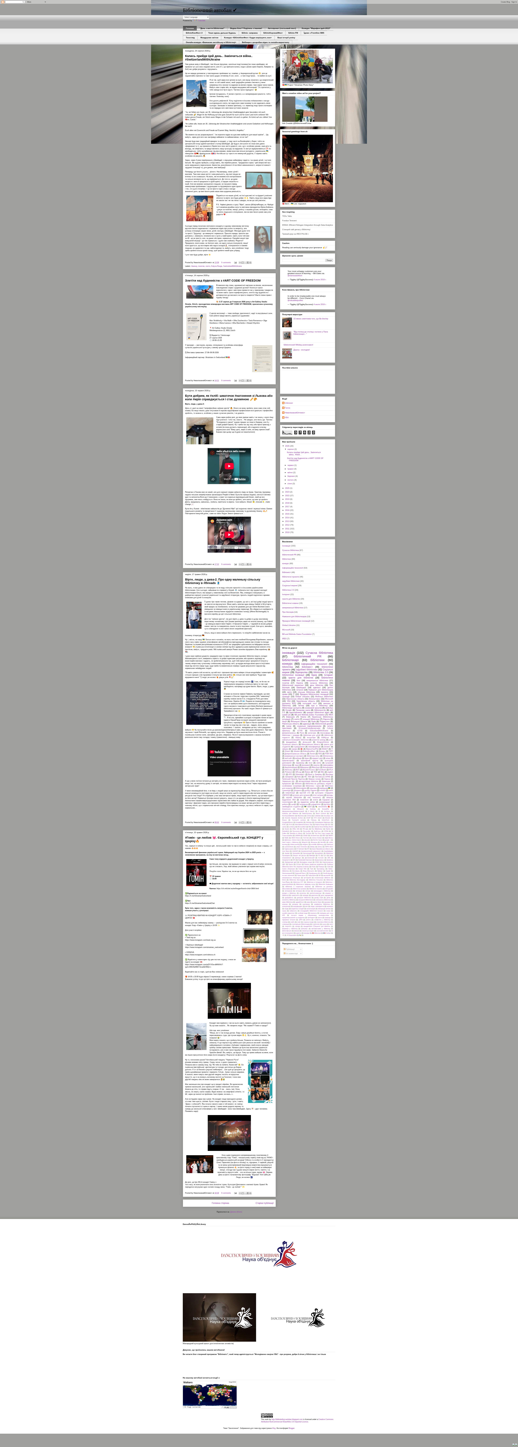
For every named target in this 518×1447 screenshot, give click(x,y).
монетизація (311, 908)
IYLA (290, 824)
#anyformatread (291, 767)
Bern (297, 770)
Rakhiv (328, 829)
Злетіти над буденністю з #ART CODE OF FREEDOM (223, 280)
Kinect (287, 751)
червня (290, 465)
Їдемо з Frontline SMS (314, 33)
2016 (287, 510)
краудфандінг (297, 906)
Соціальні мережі (289, 585)
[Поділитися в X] (245, 262)
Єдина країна (289, 849)
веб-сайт (288, 758)
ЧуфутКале (312, 875)
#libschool (316, 767)
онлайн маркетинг (288, 913)
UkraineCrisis (315, 835)
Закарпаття (286, 860)
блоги (284, 880)
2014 (287, 518)
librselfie (323, 842)
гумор (288, 726)
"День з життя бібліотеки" (212, 28)
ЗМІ (328, 858)
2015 (287, 514)
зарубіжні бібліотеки (291, 581)
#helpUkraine (286, 809)
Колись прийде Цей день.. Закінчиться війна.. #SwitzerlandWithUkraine (219, 57)
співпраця (285, 924)
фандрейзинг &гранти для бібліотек (317, 926)
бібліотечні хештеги (315, 889)
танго (331, 924)
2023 (287, 492)
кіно (306, 906)
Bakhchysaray (307, 813)
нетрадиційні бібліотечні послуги (311, 911)
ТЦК (311, 869)
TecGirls (308, 833)
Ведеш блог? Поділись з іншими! (246, 28)
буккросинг (286, 784)
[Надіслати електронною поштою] (240, 262)
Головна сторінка (220, 1203)
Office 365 (295, 829)
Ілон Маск (285, 851)
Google (288, 710)
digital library (329, 838)
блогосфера (325, 733)
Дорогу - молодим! (301, 350)
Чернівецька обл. (314, 873)
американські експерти (294, 756)
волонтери (311, 738)
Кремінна (330, 860)
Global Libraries (289, 625)
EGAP (308, 818)
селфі (293, 804)
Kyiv (329, 824)
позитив (201, 266)
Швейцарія (301, 687)
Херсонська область (295, 699)
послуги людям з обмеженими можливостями (310, 915)
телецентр (303, 804)
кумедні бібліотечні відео (318, 712)
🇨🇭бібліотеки (316, 933)
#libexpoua (304, 767)
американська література (291, 877)
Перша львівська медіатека (314, 864)
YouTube (306, 838)
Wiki (322, 772)
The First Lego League (322, 833)
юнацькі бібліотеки (311, 719)
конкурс (285, 563)
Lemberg (292, 827)
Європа (326, 719)
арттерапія (307, 877)
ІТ (294, 694)
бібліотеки (286, 559)
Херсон (327, 779)
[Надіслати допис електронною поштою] (235, 262)
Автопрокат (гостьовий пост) (282, 28)
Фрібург (320, 871)
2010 (287, 532)
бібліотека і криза (313, 786)
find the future (317, 840)
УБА (287, 417)
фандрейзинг (291, 742)
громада (305, 895)
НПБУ (317, 862)
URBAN (297, 835)
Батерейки (296, 853)
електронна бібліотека (323, 900)
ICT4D (299, 731)
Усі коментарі (291, 953)
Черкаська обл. (288, 781)
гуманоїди (286, 790)
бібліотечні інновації (293, 675)
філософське (286, 931)
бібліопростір (320, 710)
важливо (313, 788)
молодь (330, 795)
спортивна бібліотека (323, 922)
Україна (299, 683)
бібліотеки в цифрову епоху (305, 884)
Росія (302, 733)
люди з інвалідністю (317, 906)
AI (319, 811)
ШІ (320, 875)
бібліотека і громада (290, 735)
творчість (288, 926)
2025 (287, 488)
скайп (292, 922)
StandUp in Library (296, 833)
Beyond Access (309, 770)
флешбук (304, 928)
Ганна (287, 408)
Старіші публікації (265, 1203)
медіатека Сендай (297, 908)
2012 (287, 525)
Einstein (327, 818)
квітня (290, 472)
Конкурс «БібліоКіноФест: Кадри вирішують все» (248, 38)
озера (328, 911)
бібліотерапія (301, 788)
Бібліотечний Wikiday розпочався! (298, 345)
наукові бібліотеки (294, 797)
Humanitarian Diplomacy (323, 822)
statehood (329, 844)
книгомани (306, 904)
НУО (320, 754)
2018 (287, 503)
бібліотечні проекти (290, 577)
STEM (326, 831)
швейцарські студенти (291, 807)
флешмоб (306, 765)
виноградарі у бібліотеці (322, 891)
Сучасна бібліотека (290, 550)
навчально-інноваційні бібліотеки (295, 740)
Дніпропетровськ (289, 733)
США (328, 866)
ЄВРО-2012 (329, 847)
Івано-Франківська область (321, 849)
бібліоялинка (328, 756)
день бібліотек (316, 685)
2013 (287, 521)
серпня (290, 449)
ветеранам (288, 891)
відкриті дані (317, 758)
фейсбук (329, 708)
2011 (287, 529)
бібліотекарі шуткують (291, 708)
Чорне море (301, 875)
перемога (313, 913)
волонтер (303, 893)
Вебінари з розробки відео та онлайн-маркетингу (265, 42)
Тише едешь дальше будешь (222, 33)
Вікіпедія (312, 855)
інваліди (306, 933)
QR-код (298, 772)
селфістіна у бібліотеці (322, 920)
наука (284, 911)
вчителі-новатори (315, 893)
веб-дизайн (329, 889)
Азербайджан (328, 851)
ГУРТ (331, 751)
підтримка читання (288, 920)
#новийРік (325, 809)
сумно (324, 924)
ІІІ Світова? (300, 849)
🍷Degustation (292, 935)
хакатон (316, 765)
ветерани (299, 891)
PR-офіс (305, 829)
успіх (331, 740)
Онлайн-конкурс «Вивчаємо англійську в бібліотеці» (211, 42)
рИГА (300, 920)
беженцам (326, 781)
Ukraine (297, 751)
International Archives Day (303, 824)
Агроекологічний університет (311, 851)
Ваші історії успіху (286, 38)
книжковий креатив (313, 708)
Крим (314, 675)
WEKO (330, 835)
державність (289, 897)
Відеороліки (301, 672)
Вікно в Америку (315, 774)
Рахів (313, 866)
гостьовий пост (310, 703)
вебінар (298, 758)
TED (315, 772)
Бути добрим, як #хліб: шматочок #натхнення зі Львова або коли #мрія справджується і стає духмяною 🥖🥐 (228, 397)
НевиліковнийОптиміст (295, 413)
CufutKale (317, 816)
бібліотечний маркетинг (293, 685)
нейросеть (293, 911)
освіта (315, 800)
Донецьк (298, 858)
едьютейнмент (295, 712)
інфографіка (328, 765)
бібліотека (287, 667)
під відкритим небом (306, 802)
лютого (290, 480)
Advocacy (289, 770)
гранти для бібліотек (291, 599)
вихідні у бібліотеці (289, 893)
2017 (287, 506)
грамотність (296, 895)
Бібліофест (300, 774)
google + (327, 840)
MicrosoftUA (302, 827)
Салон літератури (288, 869)
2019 (287, 499)
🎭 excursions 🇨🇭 (322, 807)
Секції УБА (302, 869)
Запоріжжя (289, 777)
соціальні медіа (308, 922)
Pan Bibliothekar (317, 829)
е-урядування (299, 747)
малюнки (330, 906)
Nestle (287, 829)
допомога (297, 790)
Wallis (286, 838)
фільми (296, 931)
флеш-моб (307, 742)
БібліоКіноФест (309, 751)
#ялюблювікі (328, 767)
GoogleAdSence (287, 822)
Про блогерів (288, 612)
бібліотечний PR (289, 555)
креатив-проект (288, 761)
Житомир (329, 774)
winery (320, 847)
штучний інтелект (323, 931)
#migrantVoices (323, 742)
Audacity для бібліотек (290, 813)
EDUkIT (325, 749)
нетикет (327, 747)
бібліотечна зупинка (299, 889)
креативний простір (309, 761)
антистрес (312, 733)
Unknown (289, 403)
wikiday (312, 847)
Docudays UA (328, 816)
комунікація (290, 793)
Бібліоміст (286, 572)
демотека (314, 895)
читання (299, 690)
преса (320, 917)
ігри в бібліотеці (319, 705)
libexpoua (314, 842)
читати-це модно (308, 931)
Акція (284, 721)
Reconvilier (306, 831)
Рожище (321, 866)
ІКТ (308, 849)
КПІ (294, 860)
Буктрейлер (319, 853)
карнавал (327, 902)
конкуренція (286, 906)
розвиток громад (319, 740)
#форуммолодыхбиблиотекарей (293, 811)
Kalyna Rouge (216, 266)
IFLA (331, 770)
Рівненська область (290, 724)
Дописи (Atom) (236, 1212)
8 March (311, 811)
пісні (310, 763)
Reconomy (296, 831)
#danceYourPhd (312, 749)
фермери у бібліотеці (289, 928)
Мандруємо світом (209, 38)
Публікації (290, 949)
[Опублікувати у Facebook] (247, 262)
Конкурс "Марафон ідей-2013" (316, 28)
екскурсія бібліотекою (305, 900)
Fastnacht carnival (299, 820)
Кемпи (303, 717)
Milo (310, 827)
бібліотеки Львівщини (325, 884)
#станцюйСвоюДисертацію (309, 728)
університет (316, 804)
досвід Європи (310, 790)
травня (290, 469)
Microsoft (286, 630)
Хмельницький (287, 873)
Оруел (291, 864)
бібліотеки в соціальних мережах (298, 886)
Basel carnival (321, 813)
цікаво (285, 694)
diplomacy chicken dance (292, 840)
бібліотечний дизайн (324, 724)
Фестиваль (296, 871)
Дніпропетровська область (295, 754)
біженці (194, 266)
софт (299, 922)
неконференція (314, 747)
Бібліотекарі (290, 660)
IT (332, 749)
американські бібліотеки (292, 607)
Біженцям (290, 717)
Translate (201, 21)
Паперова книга (303, 710)
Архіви (287, 853)
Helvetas (309, 822)
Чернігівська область (305, 701)
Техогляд (190, 38)
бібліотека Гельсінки (316, 880)
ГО (319, 855)
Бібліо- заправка (250, 33)
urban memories (301, 847)
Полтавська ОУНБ (322, 777)
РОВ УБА (329, 754)
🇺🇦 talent (308, 807)
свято (208, 266)
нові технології (314, 797)
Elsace (284, 820)
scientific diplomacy (317, 844)
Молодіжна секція (306, 862)
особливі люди (302, 913)
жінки (328, 758)
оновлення (304, 800)
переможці (300, 763)
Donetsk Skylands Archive (294, 818)
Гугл (324, 855)
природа (327, 917)
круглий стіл (305, 793)
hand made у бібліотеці (290, 842)
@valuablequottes (295, 300)
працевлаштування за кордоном (293, 917)
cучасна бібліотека (319, 683)
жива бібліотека (287, 902)
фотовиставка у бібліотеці (320, 928)
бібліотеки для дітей (312, 735)
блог (298, 680)
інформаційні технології (292, 568)
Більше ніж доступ (299, 855)
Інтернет (286, 594)
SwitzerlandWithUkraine (232, 266)
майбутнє (325, 738)
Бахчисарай (307, 853)
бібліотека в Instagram (314, 882)
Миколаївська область (310, 744)
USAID (305, 835)
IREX (284, 638)
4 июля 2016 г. (320, 279)
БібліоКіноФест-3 (194, 33)
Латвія (312, 754)
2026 (287, 446)
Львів (313, 721)
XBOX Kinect (295, 838)
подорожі (326, 800)
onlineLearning (295, 844)
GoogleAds (299, 822)
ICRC (284, 824)
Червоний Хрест (300, 873)
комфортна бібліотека (322, 904)
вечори (307, 891)
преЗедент (311, 917)
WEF (324, 835)
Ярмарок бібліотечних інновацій (296, 621)
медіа (286, 908)
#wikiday (313, 809)
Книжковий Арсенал (305, 860)
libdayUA (305, 842)
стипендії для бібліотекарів (301, 924)
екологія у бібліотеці (289, 900)
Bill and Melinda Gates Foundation (297, 634)
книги (331, 790)
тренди (297, 926)
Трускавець (321, 869)
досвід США (318, 897)
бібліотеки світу (313, 756)
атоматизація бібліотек (322, 877)
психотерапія (287, 802)
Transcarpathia (287, 835)
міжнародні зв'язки (324, 908)
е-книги (322, 790)
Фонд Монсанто (308, 871)
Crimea (309, 816)
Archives (327, 811)
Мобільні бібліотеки (324, 696)
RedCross (317, 831)
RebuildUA (285, 831)
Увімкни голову (314, 779)
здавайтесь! (300, 902)
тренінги (324, 692)
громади (286, 696)
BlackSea (301, 816)
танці (297, 765)
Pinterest (288, 772)
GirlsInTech (325, 820)
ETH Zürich (318, 818)
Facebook (322, 770)
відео (307, 758)
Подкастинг (325, 721)
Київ (299, 777)
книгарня (295, 904)
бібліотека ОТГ (298, 882)
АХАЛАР (295, 851)
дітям (328, 897)
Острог (298, 864)
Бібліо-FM (293, 33)
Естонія (320, 858)
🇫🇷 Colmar (327, 933)
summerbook (289, 847)
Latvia (284, 827)
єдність (298, 933)
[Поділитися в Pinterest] (250, 262)
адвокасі (317, 687)
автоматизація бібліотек (308, 781)
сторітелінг (316, 924)
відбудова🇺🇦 (325, 788)
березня (291, 476)
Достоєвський (309, 858)
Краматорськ (319, 860)
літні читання (318, 795)
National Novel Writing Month (323, 827)
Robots (307, 772)
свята (318, 763)
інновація (286, 546)
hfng (273, 1428)
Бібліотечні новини (290, 603)
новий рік (286, 715)
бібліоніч (298, 784)
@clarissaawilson (295, 275)
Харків (328, 871)
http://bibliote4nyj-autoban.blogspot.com (287, 1419)
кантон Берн (317, 902)
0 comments (226, 262)
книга (296, 719)
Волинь (322, 751)
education (307, 840)
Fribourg (313, 820)
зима (308, 902)
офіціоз (285, 749)
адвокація (307, 724)
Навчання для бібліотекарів (294, 616)
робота (308, 920)
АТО (290, 774)
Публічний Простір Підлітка (293, 779)
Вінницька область (299, 721)
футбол (327, 804)
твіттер (301, 705)
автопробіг (326, 875)
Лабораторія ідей (291, 862)
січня (289, 483)
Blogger (291, 1428)
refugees (305, 844)
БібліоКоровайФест (273, 33)
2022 (287, 495)
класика (285, 904)
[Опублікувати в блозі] (242, 262)
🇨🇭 (301, 749)
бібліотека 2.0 (288, 590)
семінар (285, 922)
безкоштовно (314, 699)
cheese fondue (317, 838)
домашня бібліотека (304, 897)
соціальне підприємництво (309, 726)
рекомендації (324, 802)
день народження (327, 895)
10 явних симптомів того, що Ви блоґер (310, 319)
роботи (285, 804)
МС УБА (307, 777)
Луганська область (290, 744)
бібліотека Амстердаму (297, 880)
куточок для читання (301, 795)
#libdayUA (300, 809)
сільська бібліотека (306, 692)
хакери (294, 749)
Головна (190, 28)
